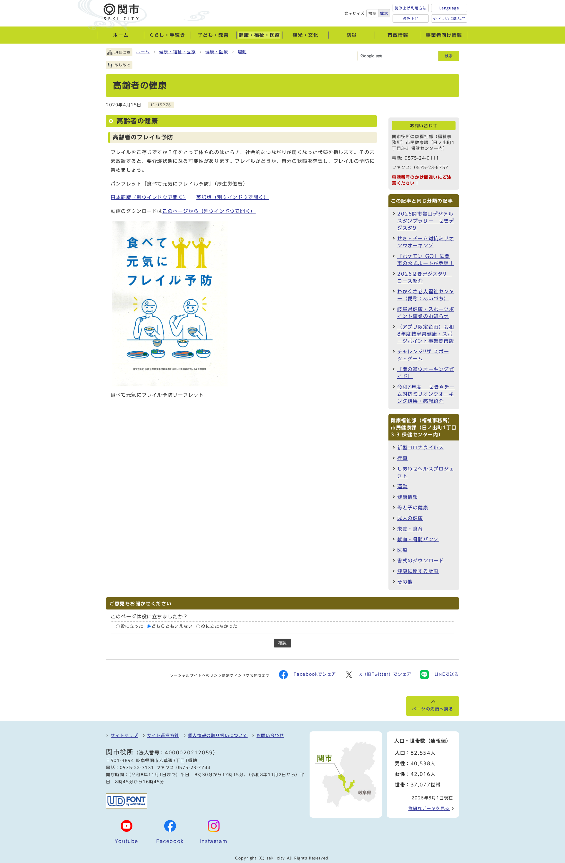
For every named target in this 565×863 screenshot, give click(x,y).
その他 (405, 581)
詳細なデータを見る (429, 808)
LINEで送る (447, 674)
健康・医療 (216, 52)
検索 (449, 56)
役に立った (132, 626)
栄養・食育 (410, 528)
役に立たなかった (219, 626)
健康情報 (407, 497)
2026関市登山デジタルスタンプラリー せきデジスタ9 (425, 220)
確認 (282, 643)
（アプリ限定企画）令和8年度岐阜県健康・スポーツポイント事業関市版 (425, 333)
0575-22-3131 (137, 768)
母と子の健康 (412, 507)
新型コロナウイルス (420, 447)
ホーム (143, 52)
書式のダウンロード (420, 560)
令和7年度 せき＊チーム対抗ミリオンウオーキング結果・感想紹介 (426, 394)
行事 (402, 458)
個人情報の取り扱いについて (218, 735)
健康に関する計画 (418, 571)
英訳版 (232, 197)
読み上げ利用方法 (411, 8)
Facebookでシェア (315, 674)
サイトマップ (124, 735)
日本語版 (148, 197)
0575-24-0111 (422, 158)
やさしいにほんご (449, 18)
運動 (242, 52)
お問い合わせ (270, 735)
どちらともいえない (172, 626)
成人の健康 (410, 518)
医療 (402, 550)
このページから (209, 211)
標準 (372, 13)
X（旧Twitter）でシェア (385, 674)
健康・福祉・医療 (177, 52)
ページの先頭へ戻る (432, 709)
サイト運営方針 (163, 735)
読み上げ (411, 18)
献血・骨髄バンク (418, 539)
